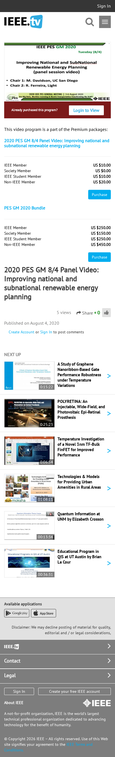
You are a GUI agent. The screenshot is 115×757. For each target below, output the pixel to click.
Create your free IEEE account (74, 691)
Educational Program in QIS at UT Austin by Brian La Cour (79, 557)
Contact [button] (12, 660)
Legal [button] (10, 675)
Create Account (21, 331)
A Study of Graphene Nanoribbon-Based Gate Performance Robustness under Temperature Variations (79, 374)
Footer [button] (11, 646)
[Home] (23, 22)
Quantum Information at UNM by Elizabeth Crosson (81, 516)
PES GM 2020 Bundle (24, 208)
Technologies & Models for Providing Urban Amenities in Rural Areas (79, 482)
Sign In (104, 6)
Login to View (86, 110)
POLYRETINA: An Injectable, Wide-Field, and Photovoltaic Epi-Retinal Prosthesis (81, 409)
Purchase (99, 194)
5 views (64, 312)
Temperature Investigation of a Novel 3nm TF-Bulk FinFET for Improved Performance (81, 447)
